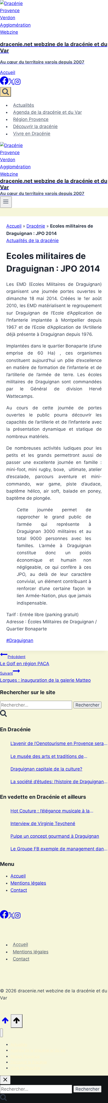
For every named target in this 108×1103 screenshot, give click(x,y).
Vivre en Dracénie (31, 133)
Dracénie (35, 226)
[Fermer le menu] (1, 1032)
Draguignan (19, 640)
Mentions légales (28, 883)
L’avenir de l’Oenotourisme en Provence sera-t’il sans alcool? (58, 744)
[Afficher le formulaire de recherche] (5, 92)
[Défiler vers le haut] (5, 1022)
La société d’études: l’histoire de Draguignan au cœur (57, 782)
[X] (11, 83)
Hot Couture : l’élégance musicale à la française (50, 811)
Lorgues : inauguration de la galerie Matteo (45, 677)
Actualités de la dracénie (32, 240)
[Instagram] (17, 83)
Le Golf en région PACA (24, 660)
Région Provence (30, 119)
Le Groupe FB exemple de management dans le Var (58, 849)
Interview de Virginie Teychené (42, 823)
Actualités (23, 105)
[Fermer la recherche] (5, 1080)
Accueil (7, 72)
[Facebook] (4, 83)
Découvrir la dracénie (35, 126)
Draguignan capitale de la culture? (46, 769)
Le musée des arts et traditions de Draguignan (47, 757)
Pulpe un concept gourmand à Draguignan (54, 836)
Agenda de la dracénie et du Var (47, 112)
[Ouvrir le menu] (6, 202)
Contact (18, 890)
